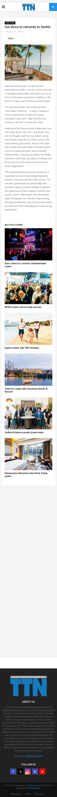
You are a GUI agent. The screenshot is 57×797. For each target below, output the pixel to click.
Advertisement (16, 794)
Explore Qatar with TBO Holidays (22, 347)
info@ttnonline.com (34, 756)
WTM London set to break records (23, 307)
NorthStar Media (34, 788)
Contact (28, 794)
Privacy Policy (39, 794)
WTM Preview (10, 23)
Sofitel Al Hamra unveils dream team (24, 432)
